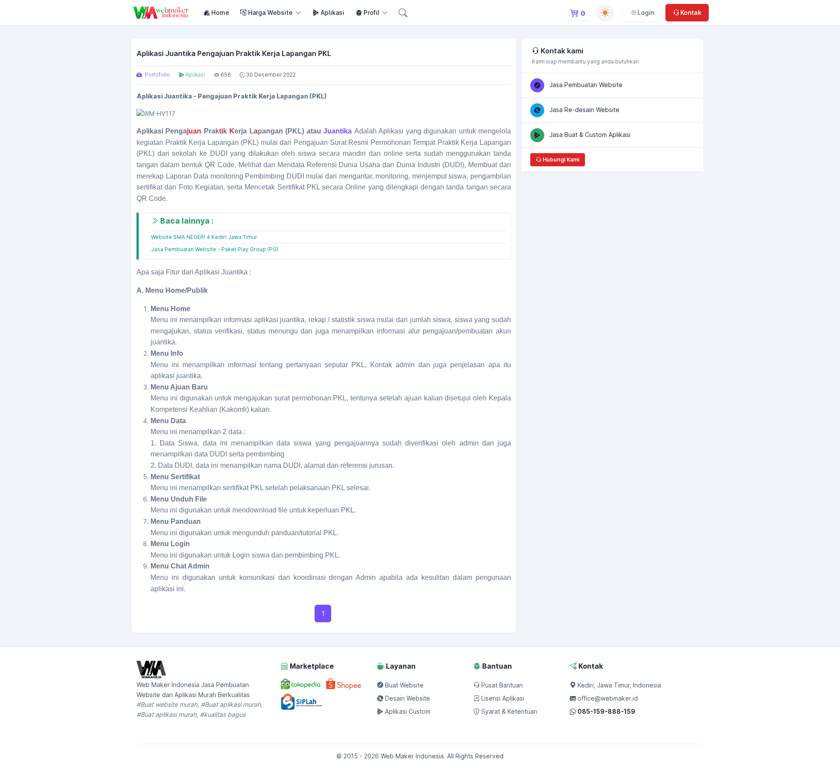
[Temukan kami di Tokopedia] (300, 684)
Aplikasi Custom (406, 711)
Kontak (690, 12)
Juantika (337, 131)
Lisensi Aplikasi (502, 698)
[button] (405, 13)
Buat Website (403, 685)
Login (645, 12)
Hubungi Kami (560, 159)
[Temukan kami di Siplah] (303, 701)
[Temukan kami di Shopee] (343, 684)
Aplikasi (331, 12)
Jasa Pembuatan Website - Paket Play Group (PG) (214, 249)
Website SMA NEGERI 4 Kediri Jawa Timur (204, 237)
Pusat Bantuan (501, 685)
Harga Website (269, 12)
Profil (370, 12)
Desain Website (406, 698)
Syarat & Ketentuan (508, 711)
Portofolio (157, 74)
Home (219, 12)
